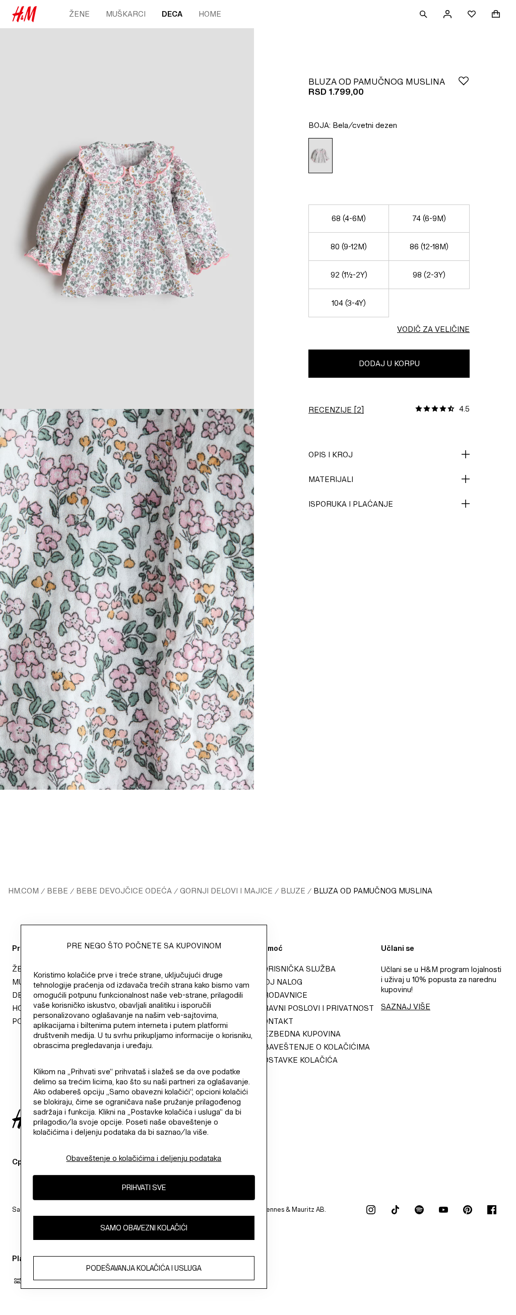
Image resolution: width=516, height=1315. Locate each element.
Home (210, 14)
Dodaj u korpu (389, 363)
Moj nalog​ (280, 982)
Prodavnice (282, 995)
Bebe (57, 890)
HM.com (23, 890)
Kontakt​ (275, 1021)
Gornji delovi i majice (226, 890)
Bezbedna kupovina (299, 1033)
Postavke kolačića (298, 1060)
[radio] (320, 156)
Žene (79, 14)
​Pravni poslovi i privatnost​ (316, 1008)
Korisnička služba (297, 968)
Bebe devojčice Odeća (124, 890)
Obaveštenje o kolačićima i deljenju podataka (143, 1158)
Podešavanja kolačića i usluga (144, 1268)
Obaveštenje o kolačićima (314, 1047)
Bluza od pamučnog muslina (372, 890)
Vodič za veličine (433, 329)
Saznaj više (405, 1006)
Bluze (293, 890)
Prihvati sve (144, 1187)
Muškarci (126, 14)
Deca (172, 14)
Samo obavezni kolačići (143, 1227)
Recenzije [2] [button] (336, 409)
